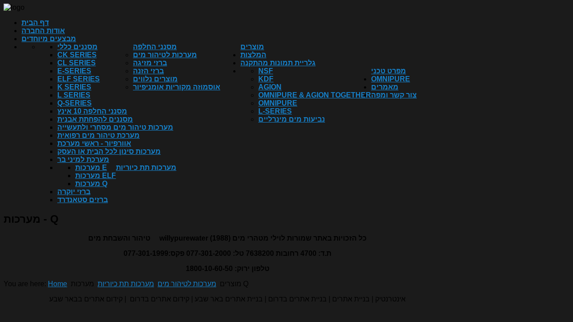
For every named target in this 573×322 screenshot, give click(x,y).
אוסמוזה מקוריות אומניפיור (176, 87)
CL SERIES (76, 63)
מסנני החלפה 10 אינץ (92, 111)
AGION (270, 87)
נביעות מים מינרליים (291, 119)
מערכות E (91, 167)
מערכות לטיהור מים (165, 55)
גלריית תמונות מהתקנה (278, 63)
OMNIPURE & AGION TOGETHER (314, 95)
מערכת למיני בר (83, 159)
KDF (266, 79)
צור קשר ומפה (394, 95)
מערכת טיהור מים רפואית (98, 135)
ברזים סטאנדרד (82, 199)
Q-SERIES (74, 103)
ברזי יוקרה (73, 191)
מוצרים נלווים (155, 79)
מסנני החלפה (155, 47)
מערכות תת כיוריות (146, 167)
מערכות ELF (95, 175)
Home (57, 284)
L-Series (275, 111)
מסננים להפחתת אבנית (95, 119)
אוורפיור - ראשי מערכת (94, 143)
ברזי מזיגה (150, 63)
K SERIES (74, 87)
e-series (74, 71)
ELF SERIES (78, 79)
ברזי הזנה (148, 71)
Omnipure (277, 103)
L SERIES (73, 95)
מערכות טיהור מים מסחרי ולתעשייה (115, 127)
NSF (265, 71)
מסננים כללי (77, 47)
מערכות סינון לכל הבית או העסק (109, 151)
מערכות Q (91, 183)
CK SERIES (77, 55)
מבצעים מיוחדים (48, 38)
